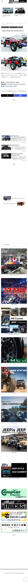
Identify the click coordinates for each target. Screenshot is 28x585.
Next (27, 12)
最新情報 (20, 27)
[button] (25, 244)
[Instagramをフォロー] (20, 95)
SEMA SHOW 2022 (14, 27)
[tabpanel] (7, 12)
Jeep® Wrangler (5, 27)
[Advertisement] (14, 115)
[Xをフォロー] (7, 95)
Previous (1, 12)
